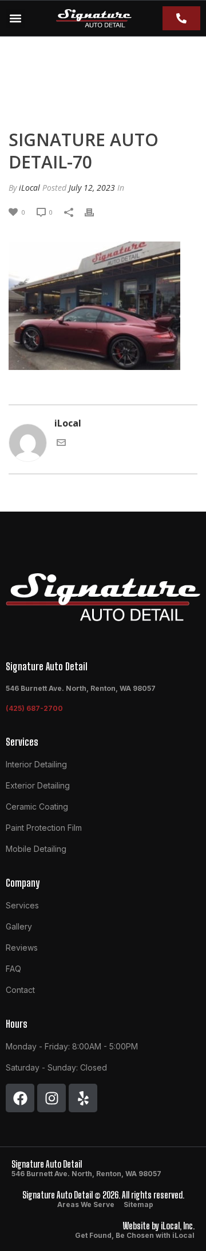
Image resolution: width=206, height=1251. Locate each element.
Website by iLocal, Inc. (159, 1225)
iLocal (29, 187)
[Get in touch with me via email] (61, 441)
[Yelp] (83, 1098)
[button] (15, 18)
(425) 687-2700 (34, 708)
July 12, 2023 (92, 187)
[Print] (95, 211)
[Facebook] (20, 1098)
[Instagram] (51, 1098)
